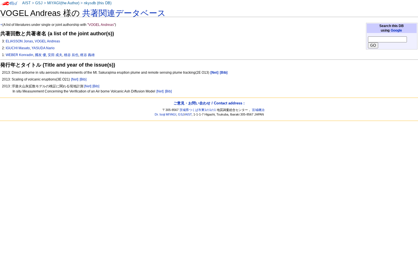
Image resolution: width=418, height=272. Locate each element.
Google (396, 30)
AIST (26, 3)
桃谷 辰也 (71, 55)
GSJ (39, 3)
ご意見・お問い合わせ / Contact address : (209, 103)
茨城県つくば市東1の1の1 (197, 110)
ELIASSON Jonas (19, 41)
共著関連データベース (124, 13)
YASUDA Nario (43, 48)
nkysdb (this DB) (97, 3)
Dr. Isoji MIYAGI (165, 114)
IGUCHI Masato (18, 48)
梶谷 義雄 (87, 55)
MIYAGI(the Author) (63, 3)
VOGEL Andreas (47, 41)
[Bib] (83, 79)
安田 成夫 (55, 55)
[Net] (74, 79)
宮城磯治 (258, 110)
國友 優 (40, 55)
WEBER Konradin (19, 55)
